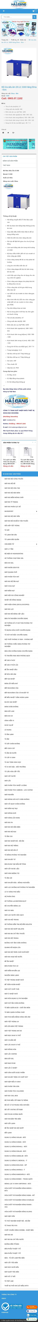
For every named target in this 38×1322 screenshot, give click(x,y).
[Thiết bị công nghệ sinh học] (19, 29)
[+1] (13, 132)
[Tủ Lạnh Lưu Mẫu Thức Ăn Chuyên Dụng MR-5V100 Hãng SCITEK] (10, 452)
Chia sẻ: (4, 129)
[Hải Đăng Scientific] (19, 4)
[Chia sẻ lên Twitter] (8, 132)
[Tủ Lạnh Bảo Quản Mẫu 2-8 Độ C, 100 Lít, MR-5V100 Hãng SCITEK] (28, 452)
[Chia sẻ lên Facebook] (3, 132)
